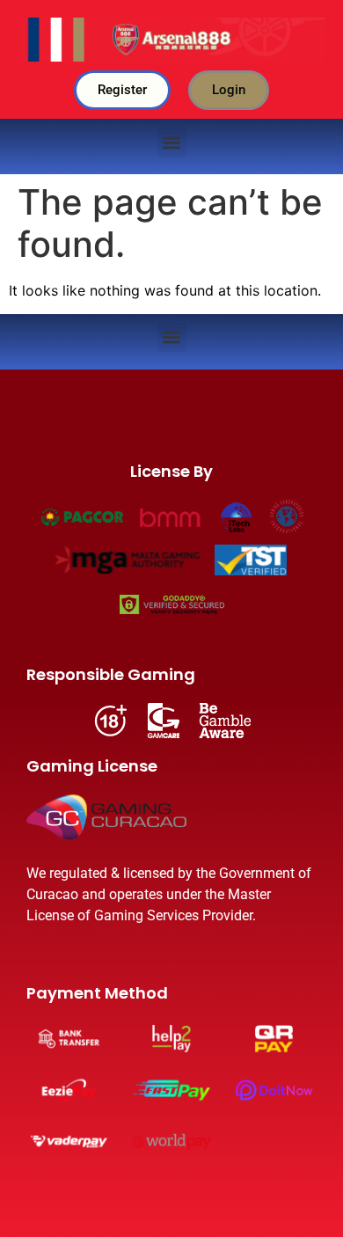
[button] (171, 142)
